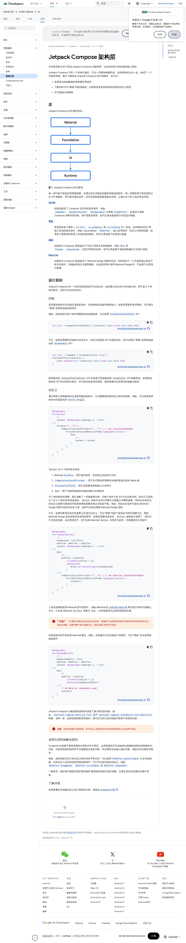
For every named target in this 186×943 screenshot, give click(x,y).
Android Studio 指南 (147, 883)
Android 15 (119, 892)
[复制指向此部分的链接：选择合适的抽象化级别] (80, 740)
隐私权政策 (72, 902)
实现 (81, 399)
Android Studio (166, 3)
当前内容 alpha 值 (118, 607)
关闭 (160, 34)
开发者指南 (143, 888)
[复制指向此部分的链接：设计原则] (65, 280)
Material (53, 255)
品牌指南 (67, 936)
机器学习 (71, 888)
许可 (58, 936)
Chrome (92, 923)
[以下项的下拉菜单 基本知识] (42, 3)
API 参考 (142, 892)
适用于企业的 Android (53, 888)
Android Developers (57, 46)
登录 (59, 817)
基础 (51, 240)
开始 (174, 34)
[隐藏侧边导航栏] (35, 938)
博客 (45, 906)
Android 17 (119, 883)
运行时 (52, 202)
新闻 (45, 902)
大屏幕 (93, 883)
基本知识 (34, 3)
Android (46, 883)
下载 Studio (143, 897)
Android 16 (119, 888)
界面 (51, 221)
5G (68, 906)
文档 (42, 18)
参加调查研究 (168, 897)
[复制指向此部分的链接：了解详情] (63, 783)
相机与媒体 (72, 897)
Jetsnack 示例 (107, 789)
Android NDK (144, 902)
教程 (18, 18)
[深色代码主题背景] (148, 322)
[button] (17, 40)
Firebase (106, 923)
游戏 (69, 883)
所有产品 (147, 923)
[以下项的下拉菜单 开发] (58, 3)
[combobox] (109, 3)
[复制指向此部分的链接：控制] (57, 299)
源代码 (46, 897)
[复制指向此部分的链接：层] (55, 105)
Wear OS (94, 888)
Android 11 (119, 911)
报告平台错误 (168, 883)
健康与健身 (72, 892)
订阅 (153, 936)
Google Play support (171, 892)
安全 (45, 892)
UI (39, 11)
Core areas (26, 11)
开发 (52, 3)
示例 (30, 18)
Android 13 (119, 902)
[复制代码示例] (151, 322)
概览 (5, 18)
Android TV (95, 902)
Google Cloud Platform (126, 923)
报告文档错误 (168, 888)
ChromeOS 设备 (97, 892)
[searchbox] (19, 28)
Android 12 (119, 906)
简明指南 (57, 18)
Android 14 (119, 897)
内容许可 (71, 832)
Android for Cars (98, 897)
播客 (45, 911)
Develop (8, 11)
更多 (68, 3)
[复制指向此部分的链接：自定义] (60, 390)
